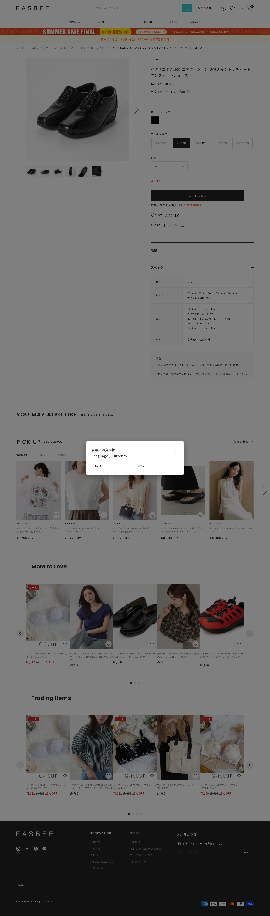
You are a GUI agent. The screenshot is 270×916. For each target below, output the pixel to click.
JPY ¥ (141, 465)
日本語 (97, 465)
